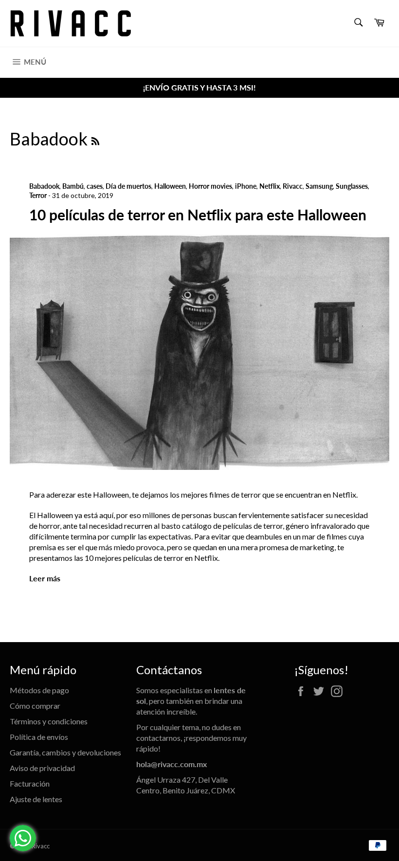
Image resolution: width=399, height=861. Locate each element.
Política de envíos (39, 736)
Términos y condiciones (49, 721)
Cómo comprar (35, 705)
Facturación (30, 783)
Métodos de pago (39, 690)
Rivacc (41, 846)
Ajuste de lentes (36, 799)
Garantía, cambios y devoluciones (65, 752)
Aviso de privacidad (42, 767)
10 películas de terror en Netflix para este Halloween (197, 214)
